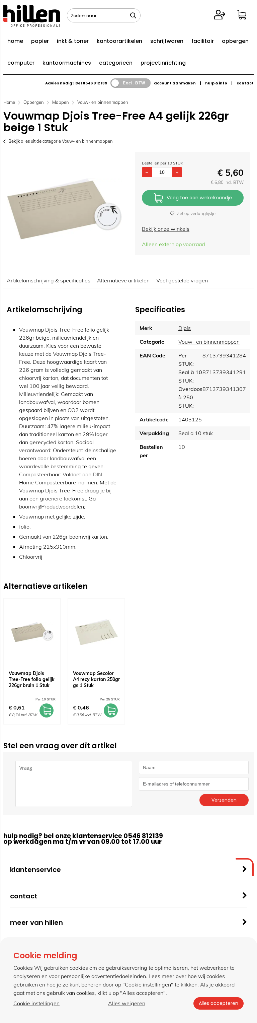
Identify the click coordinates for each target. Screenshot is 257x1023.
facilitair (202, 41)
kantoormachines (66, 63)
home (15, 41)
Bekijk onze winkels (165, 228)
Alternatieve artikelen (123, 280)
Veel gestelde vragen (182, 280)
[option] (64, 209)
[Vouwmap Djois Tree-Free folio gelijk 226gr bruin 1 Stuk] (32, 632)
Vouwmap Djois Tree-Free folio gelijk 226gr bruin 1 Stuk (32, 679)
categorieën (116, 63)
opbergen (235, 41)
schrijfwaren (166, 41)
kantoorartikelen (119, 41)
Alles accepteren (218, 1003)
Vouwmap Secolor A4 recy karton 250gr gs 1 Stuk (96, 679)
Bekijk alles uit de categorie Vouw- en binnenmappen (60, 141)
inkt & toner (73, 41)
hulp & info (216, 83)
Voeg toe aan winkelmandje (199, 197)
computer (20, 63)
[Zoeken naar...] (133, 15)
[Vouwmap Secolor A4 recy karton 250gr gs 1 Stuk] (96, 632)
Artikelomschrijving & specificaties (48, 280)
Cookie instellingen (36, 1003)
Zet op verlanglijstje (196, 213)
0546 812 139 (95, 83)
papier (40, 41)
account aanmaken (175, 83)
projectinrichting (163, 63)
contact (245, 83)
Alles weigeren (126, 1003)
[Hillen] (31, 24)
